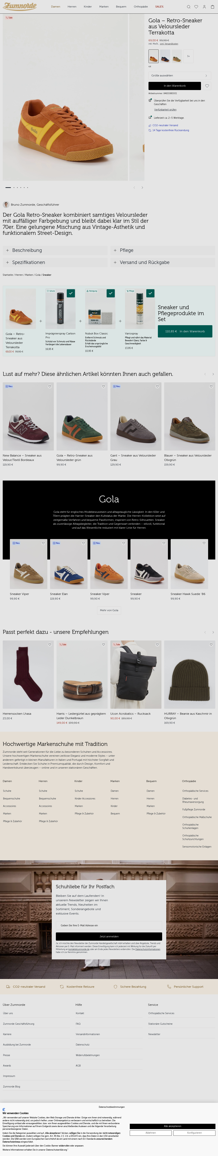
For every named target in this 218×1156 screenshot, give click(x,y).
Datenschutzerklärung (56, 1150)
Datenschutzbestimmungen (112, 1107)
